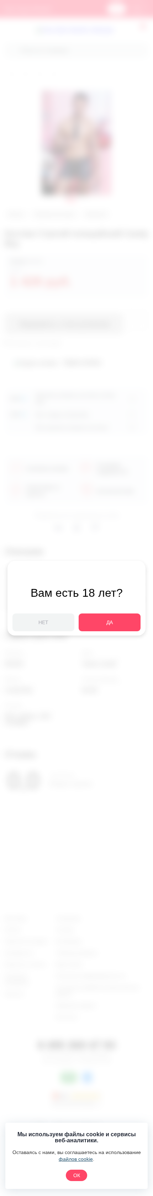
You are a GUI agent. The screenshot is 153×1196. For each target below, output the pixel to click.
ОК (76, 1175)
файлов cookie (76, 1159)
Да (109, 622)
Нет (43, 622)
